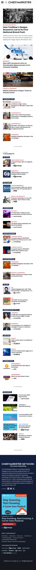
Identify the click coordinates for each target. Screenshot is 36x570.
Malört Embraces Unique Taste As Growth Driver (17, 91)
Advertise (5, 536)
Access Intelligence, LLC (14, 561)
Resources (7, 392)
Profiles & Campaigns (9, 88)
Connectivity (8, 361)
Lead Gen (6, 335)
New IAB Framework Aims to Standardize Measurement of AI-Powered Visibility (17, 65)
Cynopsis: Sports (16, 236)
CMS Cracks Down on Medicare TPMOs (21, 341)
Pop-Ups (13, 211)
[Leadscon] (17, 344)
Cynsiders (14, 312)
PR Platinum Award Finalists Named (25, 436)
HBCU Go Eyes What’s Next (20, 376)
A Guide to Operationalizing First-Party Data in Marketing (25, 407)
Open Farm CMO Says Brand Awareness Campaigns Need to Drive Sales (22, 116)
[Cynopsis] (17, 242)
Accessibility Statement (9, 540)
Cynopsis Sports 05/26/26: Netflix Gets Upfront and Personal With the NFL (20, 250)
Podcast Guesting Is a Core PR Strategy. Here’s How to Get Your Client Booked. (21, 199)
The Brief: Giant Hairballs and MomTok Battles (21, 224)
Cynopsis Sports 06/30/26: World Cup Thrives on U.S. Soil (21, 239)
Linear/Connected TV (11, 310)
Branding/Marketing (9, 25)
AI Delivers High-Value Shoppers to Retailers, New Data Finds (22, 105)
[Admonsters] (17, 293)
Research (6, 61)
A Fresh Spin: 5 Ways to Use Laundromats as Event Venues (21, 213)
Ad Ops (5, 284)
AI (11, 287)
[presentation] (18, 52)
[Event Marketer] (18, 216)
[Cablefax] (15, 369)
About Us (20, 536)
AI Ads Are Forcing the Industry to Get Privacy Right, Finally (21, 315)
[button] (2, 2)
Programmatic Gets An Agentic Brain (21, 162)
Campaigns (14, 134)
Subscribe (12, 536)
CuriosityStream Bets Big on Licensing (20, 366)
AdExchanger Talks (17, 160)
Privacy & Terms (18, 538)
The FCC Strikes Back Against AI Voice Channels (22, 351)
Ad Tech (6, 157)
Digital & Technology (17, 196)
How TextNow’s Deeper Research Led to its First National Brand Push (15, 30)
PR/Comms (7, 182)
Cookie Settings (6, 538)
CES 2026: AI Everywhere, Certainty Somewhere (19, 300)
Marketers (14, 170)
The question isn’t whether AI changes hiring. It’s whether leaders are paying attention (21, 326)
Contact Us (27, 536)
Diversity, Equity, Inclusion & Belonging (13, 541)
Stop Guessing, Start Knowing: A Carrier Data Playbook (17, 519)
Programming (15, 363)
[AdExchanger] (18, 165)
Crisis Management (17, 185)
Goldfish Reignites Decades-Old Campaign (22, 137)
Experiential (7, 208)
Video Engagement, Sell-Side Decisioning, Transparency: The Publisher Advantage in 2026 (22, 290)
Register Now (8, 524)
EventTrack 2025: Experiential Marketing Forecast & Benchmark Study (25, 397)
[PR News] (15, 191)
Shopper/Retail (15, 102)
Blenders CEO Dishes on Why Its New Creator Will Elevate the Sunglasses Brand (21, 127)
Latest (13, 338)
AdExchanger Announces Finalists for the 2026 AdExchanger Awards (19, 174)
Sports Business (9, 233)
